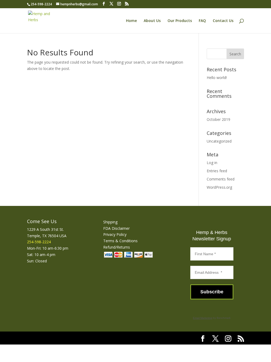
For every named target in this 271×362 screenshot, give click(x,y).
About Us (152, 21)
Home (131, 21)
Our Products (180, 21)
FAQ (202, 21)
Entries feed (217, 170)
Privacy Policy (115, 234)
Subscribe (211, 291)
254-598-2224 (41, 4)
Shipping (110, 221)
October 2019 (218, 119)
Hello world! (217, 77)
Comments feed (220, 179)
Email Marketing (202, 317)
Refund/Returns (116, 247)
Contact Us (223, 21)
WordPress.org (219, 187)
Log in (212, 162)
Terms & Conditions (120, 240)
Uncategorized (219, 141)
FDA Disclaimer (116, 228)
